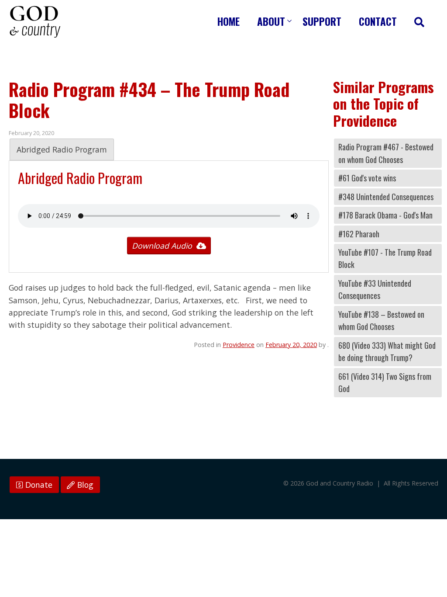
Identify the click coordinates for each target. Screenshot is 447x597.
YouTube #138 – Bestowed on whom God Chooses (381, 320)
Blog (84, 484)
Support (322, 21)
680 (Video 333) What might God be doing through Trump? (387, 351)
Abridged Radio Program (62, 149)
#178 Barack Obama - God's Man (385, 215)
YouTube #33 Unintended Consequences (374, 289)
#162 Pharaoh (358, 233)
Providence (238, 344)
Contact (378, 21)
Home (228, 21)
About (271, 21)
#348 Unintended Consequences (385, 196)
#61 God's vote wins (367, 178)
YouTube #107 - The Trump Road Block (385, 258)
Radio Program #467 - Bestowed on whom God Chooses (385, 153)
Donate (37, 484)
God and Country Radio (35, 21)
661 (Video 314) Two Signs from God (384, 382)
